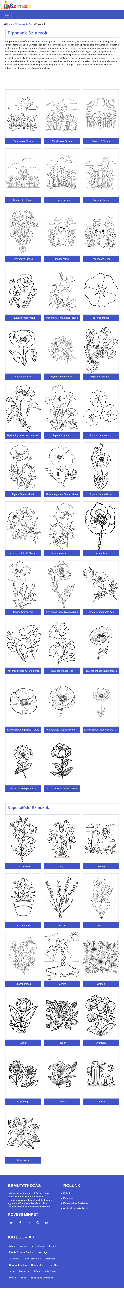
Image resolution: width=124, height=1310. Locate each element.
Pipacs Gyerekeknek (23, 494)
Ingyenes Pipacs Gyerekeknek (23, 670)
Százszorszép (23, 983)
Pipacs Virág (62, 258)
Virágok (101, 983)
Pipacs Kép (101, 553)
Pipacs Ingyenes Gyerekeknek (62, 494)
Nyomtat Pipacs (23, 376)
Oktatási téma (38, 1265)
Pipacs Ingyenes (62, 435)
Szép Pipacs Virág (100, 258)
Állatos (12, 1246)
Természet (24, 1271)
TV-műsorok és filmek (45, 1271)
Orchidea (101, 1042)
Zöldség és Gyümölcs (42, 1277)
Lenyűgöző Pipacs (23, 258)
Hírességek (43, 1252)
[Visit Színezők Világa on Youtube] (46, 1223)
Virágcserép (23, 925)
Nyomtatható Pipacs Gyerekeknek (100, 729)
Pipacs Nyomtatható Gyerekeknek (23, 553)
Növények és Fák (24, 24)
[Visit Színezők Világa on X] (11, 1223)
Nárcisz (101, 925)
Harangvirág (23, 866)
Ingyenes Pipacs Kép (62, 670)
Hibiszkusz (23, 1160)
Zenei (23, 1277)
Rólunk (66, 1193)
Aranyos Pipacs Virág (23, 317)
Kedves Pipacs (62, 200)
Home (9, 24)
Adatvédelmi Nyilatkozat (75, 1208)
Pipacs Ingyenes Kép (62, 553)
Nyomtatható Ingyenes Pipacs (23, 729)
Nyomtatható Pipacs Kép (23, 788)
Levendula (62, 925)
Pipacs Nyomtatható (100, 435)
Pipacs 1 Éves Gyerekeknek (62, 788)
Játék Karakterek (32, 1258)
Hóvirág (101, 866)
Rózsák (62, 1042)
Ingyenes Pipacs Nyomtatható (62, 612)
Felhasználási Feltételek (75, 1203)
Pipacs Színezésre (23, 612)
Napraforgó (23, 1101)
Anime (23, 1246)
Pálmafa (62, 983)
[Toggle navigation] (7, 14)
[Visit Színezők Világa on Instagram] (37, 1223)
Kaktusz (100, 1101)
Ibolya (62, 866)
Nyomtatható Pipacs (62, 376)
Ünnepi (12, 1277)
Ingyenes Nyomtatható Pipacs (62, 317)
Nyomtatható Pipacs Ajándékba (62, 729)
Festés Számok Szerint (21, 1252)
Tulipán (23, 1042)
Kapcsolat (68, 1198)
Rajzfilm (54, 1265)
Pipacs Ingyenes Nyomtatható (23, 435)
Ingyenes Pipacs (100, 317)
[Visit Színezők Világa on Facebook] (20, 1223)
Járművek (14, 1258)
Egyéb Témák (38, 1246)
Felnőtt (52, 1246)
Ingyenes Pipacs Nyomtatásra (101, 670)
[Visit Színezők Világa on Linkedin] (29, 1223)
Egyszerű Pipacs (101, 141)
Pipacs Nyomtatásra (101, 494)
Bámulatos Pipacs (23, 141)
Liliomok (62, 1101)
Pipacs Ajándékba (100, 376)
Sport (12, 1271)
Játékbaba (50, 1258)
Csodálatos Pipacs (62, 141)
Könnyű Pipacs (101, 200)
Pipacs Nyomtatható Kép (101, 612)
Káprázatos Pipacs (23, 200)
